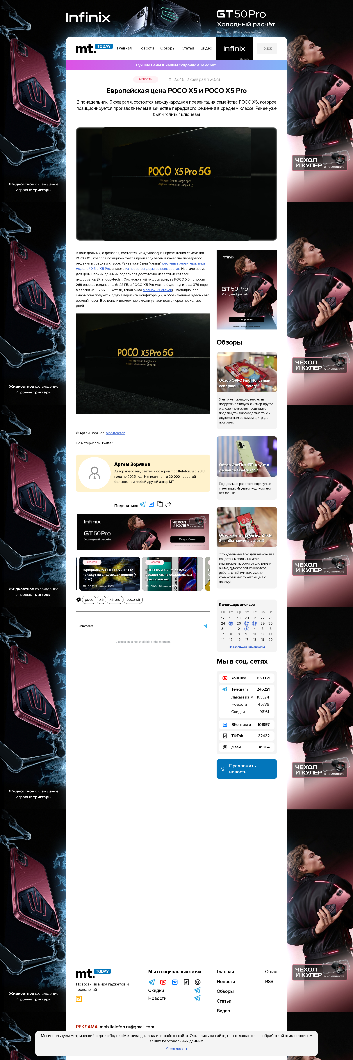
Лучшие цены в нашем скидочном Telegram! (176, 65)
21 (254, 618)
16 (238, 639)
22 (263, 618)
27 (247, 623)
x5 (101, 599)
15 (231, 639)
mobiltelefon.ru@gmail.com (127, 1027)
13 (270, 634)
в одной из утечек (157, 290)
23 (270, 618)
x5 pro (114, 599)
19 (238, 618)
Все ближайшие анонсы (247, 647)
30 (270, 623)
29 (263, 623)
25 (231, 623)
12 (262, 634)
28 (254, 623)
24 (223, 623)
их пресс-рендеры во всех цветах (152, 269)
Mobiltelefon (115, 433)
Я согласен (176, 1048)
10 (246, 634)
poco (89, 599)
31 (222, 629)
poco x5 (133, 599)
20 (247, 618)
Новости (145, 79)
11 (255, 634)
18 (231, 618)
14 (222, 639)
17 (222, 618)
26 (239, 623)
